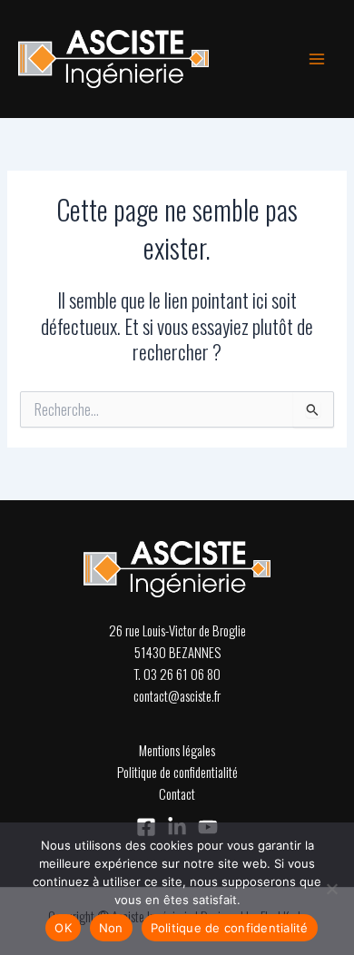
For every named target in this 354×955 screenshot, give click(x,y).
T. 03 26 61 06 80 (177, 674)
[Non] (331, 889)
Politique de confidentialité (177, 772)
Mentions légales (177, 750)
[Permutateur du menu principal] (317, 59)
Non (111, 928)
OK (63, 928)
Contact (177, 793)
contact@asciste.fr (177, 695)
